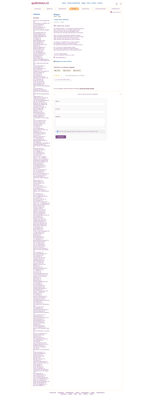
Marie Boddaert (37, 40)
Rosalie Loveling (38, 211)
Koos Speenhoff (38, 320)
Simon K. (35, 168)
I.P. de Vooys (36, 364)
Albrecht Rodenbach (39, 291)
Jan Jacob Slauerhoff (39, 317)
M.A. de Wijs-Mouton (39, 377)
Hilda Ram (36, 277)
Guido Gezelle (37, 115)
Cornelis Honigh (38, 153)
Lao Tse (35, 348)
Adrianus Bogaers (38, 47)
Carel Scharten (37, 303)
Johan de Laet (37, 185)
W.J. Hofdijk (36, 151)
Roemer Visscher (38, 359)
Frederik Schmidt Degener (41, 91)
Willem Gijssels (37, 116)
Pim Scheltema (37, 307)
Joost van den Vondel (39, 363)
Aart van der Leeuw (39, 196)
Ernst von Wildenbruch (40, 379)
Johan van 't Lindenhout (40, 203)
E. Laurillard (36, 193)
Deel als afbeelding (64, 79)
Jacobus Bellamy (38, 35)
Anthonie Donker (38, 99)
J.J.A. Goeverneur (38, 120)
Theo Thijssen (37, 340)
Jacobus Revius (37, 287)
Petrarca (35, 265)
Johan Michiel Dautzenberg (41, 85)
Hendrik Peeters (38, 260)
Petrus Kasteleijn (38, 171)
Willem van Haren (38, 136)
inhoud (100, 3)
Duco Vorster (37, 365)
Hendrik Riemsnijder (39, 288)
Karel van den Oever (39, 248)
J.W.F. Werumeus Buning (40, 63)
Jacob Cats (36, 70)
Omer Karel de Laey (39, 187)
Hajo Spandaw (37, 319)
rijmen (64, 3)
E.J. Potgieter (37, 269)
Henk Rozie (36, 293)
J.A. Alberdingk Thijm (39, 339)
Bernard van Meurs (38, 225)
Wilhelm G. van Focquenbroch (37, 111)
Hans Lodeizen (37, 205)
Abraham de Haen (38, 132)
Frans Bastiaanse (38, 32)
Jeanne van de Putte (39, 276)
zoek (80, 394)
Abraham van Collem (39, 77)
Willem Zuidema (38, 385)
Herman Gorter (37, 121)
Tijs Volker (36, 360)
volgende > (66, 19)
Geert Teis (36, 336)
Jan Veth (35, 357)
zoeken (58, 70)
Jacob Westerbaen (38, 375)
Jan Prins (36, 272)
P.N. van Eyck (37, 108)
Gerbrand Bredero (38, 54)
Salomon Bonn (37, 48)
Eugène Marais (37, 217)
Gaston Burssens (38, 66)
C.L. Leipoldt (36, 197)
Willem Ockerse (38, 247)
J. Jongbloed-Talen (38, 165)
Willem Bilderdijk (38, 36)
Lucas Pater (36, 256)
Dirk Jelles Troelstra (39, 347)
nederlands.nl (116, 8)
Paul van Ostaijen (38, 253)
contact (93, 3)
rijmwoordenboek (100, 8)
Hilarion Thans (37, 337)
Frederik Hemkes (38, 144)
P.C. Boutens (37, 51)
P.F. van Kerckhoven (39, 175)
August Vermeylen (38, 353)
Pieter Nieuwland (38, 241)
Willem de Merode (38, 223)
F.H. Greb (35, 127)
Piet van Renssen (38, 285)
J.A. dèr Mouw (37, 232)
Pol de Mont (36, 229)
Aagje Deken (37, 96)
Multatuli (35, 235)
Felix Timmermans (38, 343)
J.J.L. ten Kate (37, 172)
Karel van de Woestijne (40, 381)
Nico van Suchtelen (39, 333)
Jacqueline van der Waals (40, 371)
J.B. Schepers (37, 308)
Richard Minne (37, 228)
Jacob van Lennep (38, 199)
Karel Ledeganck (38, 195)
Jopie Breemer (37, 55)
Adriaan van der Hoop (39, 159)
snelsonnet (37, 8)
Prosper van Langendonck (41, 191)
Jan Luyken (36, 216)
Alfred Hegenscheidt (39, 140)
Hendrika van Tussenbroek (41, 349)
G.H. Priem (36, 271)
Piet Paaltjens (37, 255)
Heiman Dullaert (38, 101)
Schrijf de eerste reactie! (87, 88)
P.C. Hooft (36, 155)
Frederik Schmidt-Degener (41, 312)
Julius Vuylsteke (38, 368)
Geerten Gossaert (38, 123)
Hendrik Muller (37, 233)
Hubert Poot (36, 267)
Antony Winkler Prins (39, 273)
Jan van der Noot (38, 244)
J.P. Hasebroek (37, 137)
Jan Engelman (37, 105)
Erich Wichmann (38, 376)
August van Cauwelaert (40, 71)
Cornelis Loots (37, 208)
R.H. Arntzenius (37, 28)
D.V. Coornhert (37, 79)
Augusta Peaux (37, 259)
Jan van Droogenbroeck (40, 100)
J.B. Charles (36, 75)
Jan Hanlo (36, 135)
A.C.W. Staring (37, 321)
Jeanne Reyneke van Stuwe (41, 331)
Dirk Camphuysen (38, 68)
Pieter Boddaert (38, 42)
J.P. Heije (35, 141)
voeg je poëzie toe (116, 12)
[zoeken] (116, 4)
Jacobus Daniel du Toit (40, 344)
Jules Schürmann (38, 315)
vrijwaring (63, 394)
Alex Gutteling (37, 128)
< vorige (56, 19)
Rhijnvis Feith (37, 109)
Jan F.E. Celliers (37, 72)
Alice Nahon (36, 236)
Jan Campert (37, 67)
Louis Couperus (37, 83)
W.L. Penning (37, 261)
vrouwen (71, 67)
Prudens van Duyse (39, 103)
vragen (83, 3)
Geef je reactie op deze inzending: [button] (88, 94)
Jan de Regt (36, 283)
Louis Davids (37, 88)
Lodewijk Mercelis (38, 221)
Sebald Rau (36, 280)
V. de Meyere (37, 227)
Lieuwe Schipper (38, 311)
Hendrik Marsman (38, 220)
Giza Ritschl (36, 289)
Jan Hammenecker (38, 133)
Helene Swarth (37, 335)
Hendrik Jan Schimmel (40, 309)
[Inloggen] (121, 4)
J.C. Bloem (36, 39)
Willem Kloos (37, 181)
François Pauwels (38, 257)
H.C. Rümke (36, 295)
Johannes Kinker (38, 176)
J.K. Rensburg (37, 284)
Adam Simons (37, 316)
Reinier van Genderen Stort (41, 328)
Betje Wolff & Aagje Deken (41, 93)
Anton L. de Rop (38, 292)
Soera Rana (36, 279)
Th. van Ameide (37, 24)
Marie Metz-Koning (38, 224)
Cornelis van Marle (38, 219)
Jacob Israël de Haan (39, 129)
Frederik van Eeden (39, 104)
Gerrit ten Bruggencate (40, 59)
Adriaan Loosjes (38, 207)
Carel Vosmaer (37, 367)
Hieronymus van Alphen (40, 23)
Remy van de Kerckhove (40, 173)
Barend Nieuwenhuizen (40, 240)
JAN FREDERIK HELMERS (40, 143)
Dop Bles (36, 38)
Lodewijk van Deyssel (39, 97)
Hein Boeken (37, 43)
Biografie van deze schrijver (63, 61)
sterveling (67, 70)
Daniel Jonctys (37, 164)
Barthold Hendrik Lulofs (40, 215)
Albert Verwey (37, 356)
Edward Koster (37, 183)
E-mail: (58, 109)
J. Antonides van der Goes (41, 117)
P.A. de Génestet (38, 113)
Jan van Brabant (38, 52)
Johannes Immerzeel (39, 161)
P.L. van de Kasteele (39, 169)
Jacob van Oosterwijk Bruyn (41, 60)
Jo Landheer (37, 188)
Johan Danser (37, 84)
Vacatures (36, 14)
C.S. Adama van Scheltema (41, 304)
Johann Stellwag (38, 325)
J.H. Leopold (36, 200)
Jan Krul (35, 184)
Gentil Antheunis (38, 27)
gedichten (50, 8)
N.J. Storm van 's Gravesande (38, 125)
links (88, 3)
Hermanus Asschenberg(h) (41, 30)
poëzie (74, 8)
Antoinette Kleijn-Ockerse (40, 177)
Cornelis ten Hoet (38, 149)
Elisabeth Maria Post (39, 268)
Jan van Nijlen (37, 243)
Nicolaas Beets (37, 34)
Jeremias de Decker (39, 89)
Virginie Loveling (38, 212)
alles (60, 19)
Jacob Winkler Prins (39, 275)
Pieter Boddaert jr (38, 167)
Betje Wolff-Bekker (38, 383)
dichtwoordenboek (73, 3)
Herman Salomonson (39, 296)
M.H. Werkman (37, 373)
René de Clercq (37, 76)
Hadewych (36, 131)
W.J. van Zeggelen (38, 384)
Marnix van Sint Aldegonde (41, 20)
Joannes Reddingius (39, 281)
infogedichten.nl (61, 57)
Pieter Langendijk (38, 189)
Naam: (57, 101)
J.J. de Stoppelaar (38, 327)
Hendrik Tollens (37, 345)
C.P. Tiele (35, 341)
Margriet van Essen (39, 107)
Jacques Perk (37, 263)
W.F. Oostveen (37, 252)
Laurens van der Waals (40, 369)
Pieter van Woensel (39, 380)
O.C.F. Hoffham (37, 152)
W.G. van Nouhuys (38, 245)
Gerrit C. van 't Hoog (39, 156)
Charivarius (36, 73)
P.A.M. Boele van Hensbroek (41, 145)
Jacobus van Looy (38, 209)
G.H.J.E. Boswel (37, 50)
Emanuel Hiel (37, 148)
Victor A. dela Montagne (40, 231)
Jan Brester (36, 56)
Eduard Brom (37, 58)
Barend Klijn (37, 180)
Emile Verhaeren (38, 352)
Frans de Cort (37, 80)
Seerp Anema (37, 26)
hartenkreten (86, 8)
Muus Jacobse (37, 163)
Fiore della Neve (38, 237)
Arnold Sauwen (37, 299)
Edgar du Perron (38, 264)
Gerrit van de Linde (39, 201)
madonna (78, 70)
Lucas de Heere (37, 139)
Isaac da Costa (37, 81)
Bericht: (58, 116)
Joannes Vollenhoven (39, 361)
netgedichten (62, 8)
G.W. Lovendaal (37, 213)
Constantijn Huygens (39, 160)
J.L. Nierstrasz (37, 239)
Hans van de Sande (39, 297)
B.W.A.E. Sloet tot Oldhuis (40, 249)
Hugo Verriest (37, 355)
